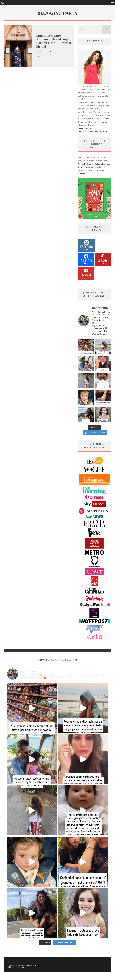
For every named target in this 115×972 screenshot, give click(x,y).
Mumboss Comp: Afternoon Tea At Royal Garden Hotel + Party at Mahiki (53, 41)
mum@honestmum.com (88, 128)
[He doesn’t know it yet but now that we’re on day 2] (86, 363)
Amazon (81, 173)
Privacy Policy (13, 962)
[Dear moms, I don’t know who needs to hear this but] (86, 380)
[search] (106, 29)
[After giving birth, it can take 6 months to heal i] (103, 380)
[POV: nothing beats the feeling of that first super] (86, 346)
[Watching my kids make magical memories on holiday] (103, 346)
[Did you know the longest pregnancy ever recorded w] (86, 397)
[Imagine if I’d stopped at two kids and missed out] (103, 415)
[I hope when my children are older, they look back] (86, 415)
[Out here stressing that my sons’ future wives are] (103, 363)
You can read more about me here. (93, 131)
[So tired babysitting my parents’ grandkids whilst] (103, 397)
